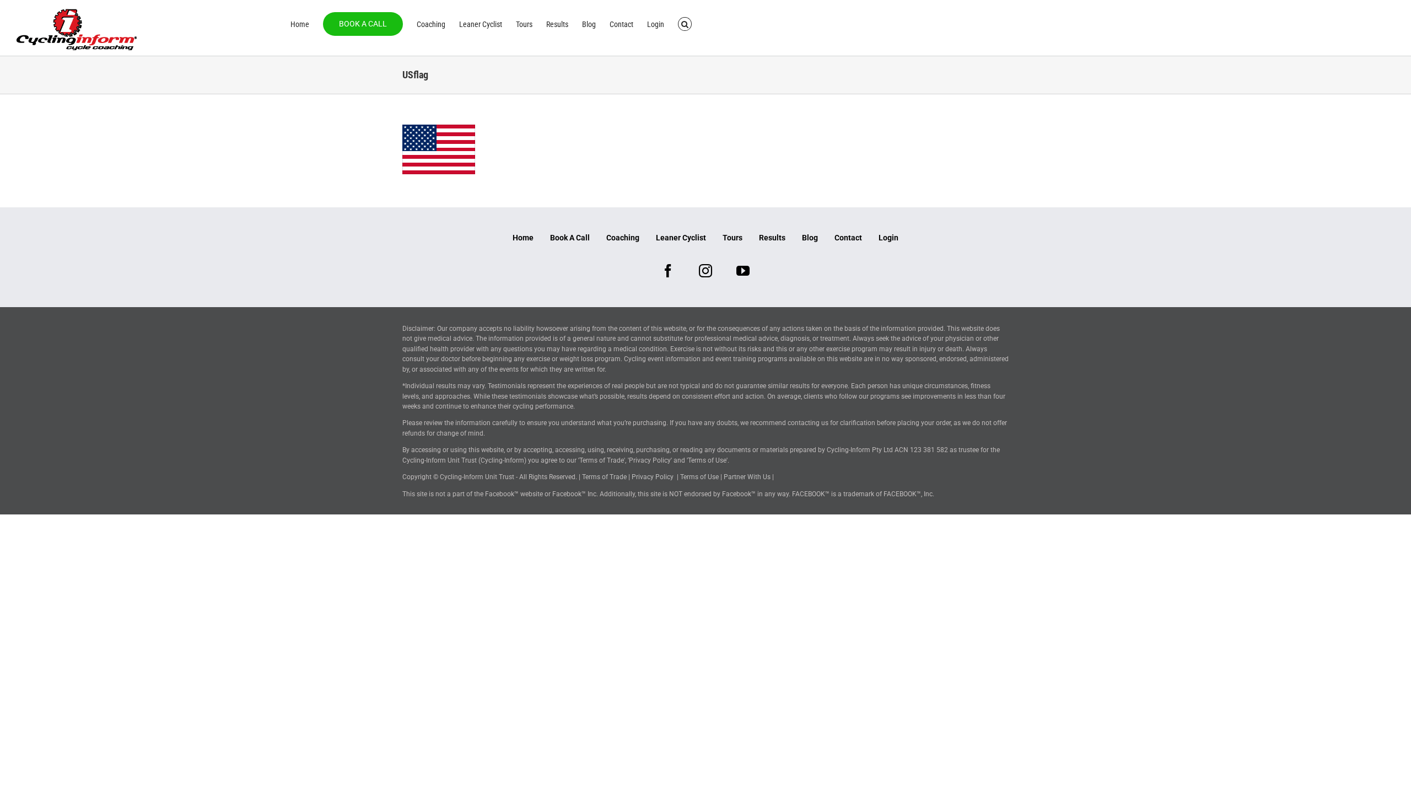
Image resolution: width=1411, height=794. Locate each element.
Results (772, 237)
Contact (848, 237)
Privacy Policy (653, 477)
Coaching (622, 237)
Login (888, 237)
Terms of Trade (604, 477)
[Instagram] (705, 270)
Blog (810, 237)
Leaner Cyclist (681, 237)
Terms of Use (699, 477)
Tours (732, 237)
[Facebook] (668, 270)
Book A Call (570, 237)
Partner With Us (747, 477)
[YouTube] (743, 270)
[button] (685, 23)
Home (523, 237)
